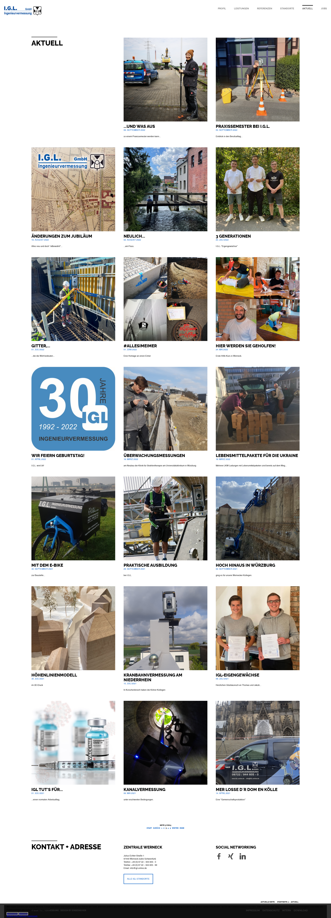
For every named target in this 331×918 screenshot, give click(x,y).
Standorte (287, 8)
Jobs (324, 8)
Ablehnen (23, 913)
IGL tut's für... (47, 789)
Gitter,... (40, 346)
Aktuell (307, 8)
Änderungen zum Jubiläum (61, 236)
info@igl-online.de (138, 868)
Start (149, 828)
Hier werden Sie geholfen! (246, 346)
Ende (182, 828)
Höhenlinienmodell (54, 675)
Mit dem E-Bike (47, 565)
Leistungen (241, 8)
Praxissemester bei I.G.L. (243, 126)
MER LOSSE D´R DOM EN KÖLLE (246, 789)
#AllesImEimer (140, 346)
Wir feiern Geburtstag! (58, 455)
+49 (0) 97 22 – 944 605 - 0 (143, 862)
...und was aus (139, 126)
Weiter (175, 828)
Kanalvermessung (144, 789)
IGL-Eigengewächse (237, 675)
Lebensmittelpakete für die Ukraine (257, 455)
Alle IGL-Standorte (138, 879)
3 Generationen (233, 236)
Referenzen (264, 8)
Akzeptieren (12, 913)
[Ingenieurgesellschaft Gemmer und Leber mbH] (33, 15)
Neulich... (134, 236)
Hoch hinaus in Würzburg (245, 565)
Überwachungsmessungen (154, 455)
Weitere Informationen (17, 916)
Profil (222, 8)
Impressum (32, 916)
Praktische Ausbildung (150, 565)
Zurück (156, 828)
